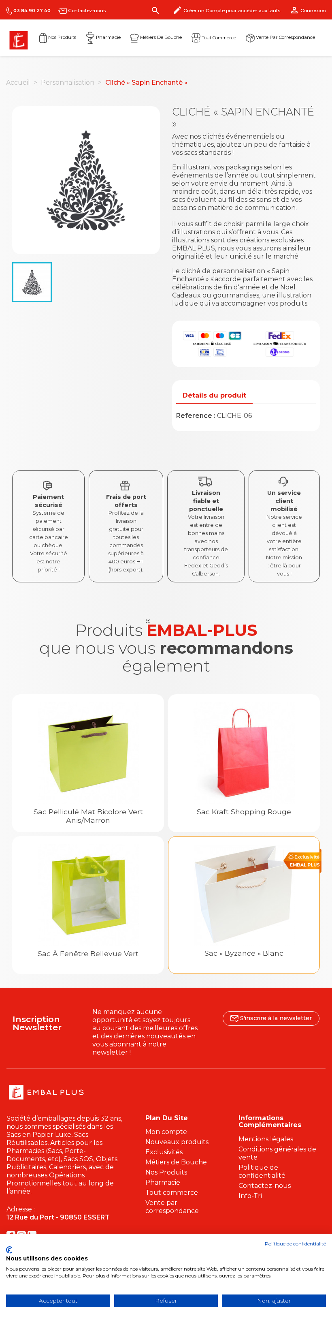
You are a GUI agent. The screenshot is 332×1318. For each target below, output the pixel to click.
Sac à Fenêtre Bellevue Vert (88, 953)
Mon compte (166, 1132)
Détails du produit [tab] (214, 395)
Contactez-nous (86, 10)
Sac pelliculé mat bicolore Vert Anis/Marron (88, 815)
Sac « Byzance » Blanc (243, 953)
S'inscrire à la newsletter (275, 1018)
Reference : (195, 415)
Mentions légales (265, 1139)
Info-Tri (250, 1196)
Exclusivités (164, 1152)
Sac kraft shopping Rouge (244, 811)
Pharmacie (108, 37)
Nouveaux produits (177, 1142)
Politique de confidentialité (261, 1171)
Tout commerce (218, 37)
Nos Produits (61, 37)
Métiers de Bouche (160, 37)
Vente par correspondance (285, 37)
